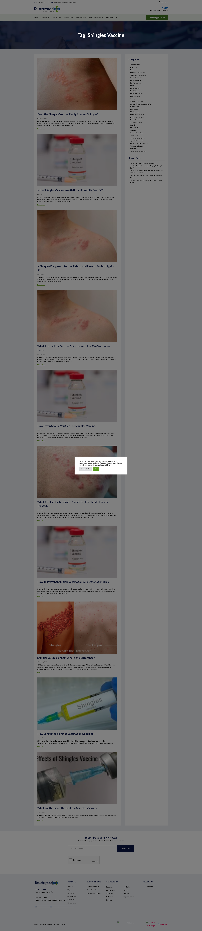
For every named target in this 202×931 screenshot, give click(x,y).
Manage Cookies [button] (86, 469)
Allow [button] (96, 469)
